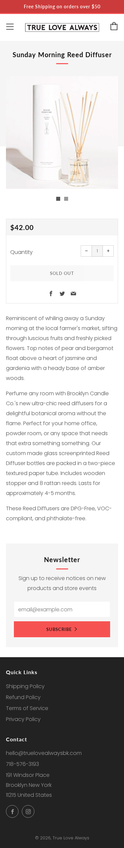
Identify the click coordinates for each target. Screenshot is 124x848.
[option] (62, 132)
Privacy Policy (23, 719)
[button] (58, 199)
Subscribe (59, 629)
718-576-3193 (22, 764)
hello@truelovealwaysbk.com (44, 753)
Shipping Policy (25, 686)
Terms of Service (27, 708)
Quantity (21, 252)
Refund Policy (23, 697)
